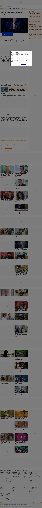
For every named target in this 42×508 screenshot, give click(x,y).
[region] (21, 58)
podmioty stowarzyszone (22, 53)
